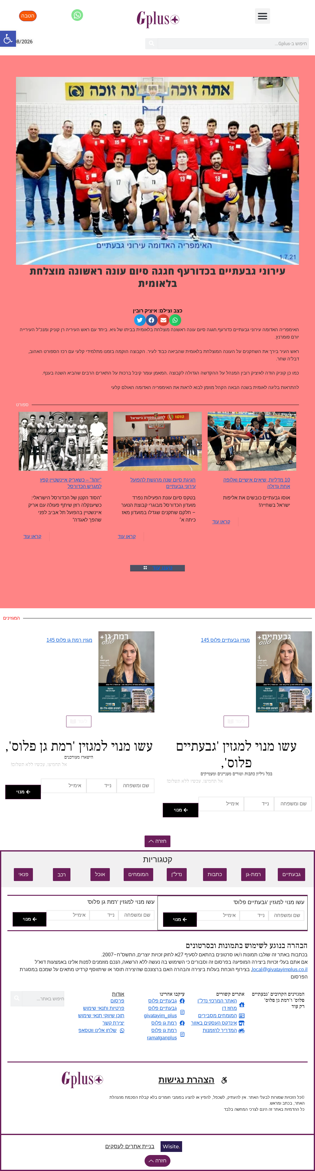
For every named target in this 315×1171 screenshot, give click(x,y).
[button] (8, 39)
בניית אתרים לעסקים (129, 1146)
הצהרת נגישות (186, 1080)
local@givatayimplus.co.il (280, 969)
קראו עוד (221, 521)
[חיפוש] (151, 43)
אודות (118, 994)
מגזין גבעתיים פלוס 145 (225, 640)
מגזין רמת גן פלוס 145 (69, 640)
